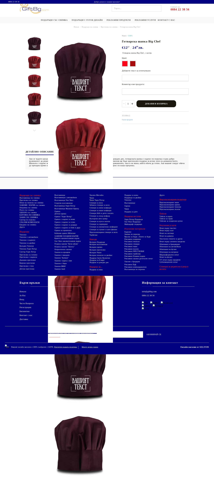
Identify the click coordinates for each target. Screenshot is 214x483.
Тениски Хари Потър (28, 249)
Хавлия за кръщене (62, 252)
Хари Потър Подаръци (133, 219)
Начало (76, 27)
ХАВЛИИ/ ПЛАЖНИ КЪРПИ (66, 236)
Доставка (24, 319)
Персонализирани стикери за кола (104, 232)
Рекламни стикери (131, 244)
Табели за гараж (166, 219)
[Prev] (34, 37)
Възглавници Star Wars (63, 200)
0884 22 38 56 (13, 2)
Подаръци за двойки (132, 198)
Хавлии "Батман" (61, 258)
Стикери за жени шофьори (100, 208)
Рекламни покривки (132, 239)
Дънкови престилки (28, 260)
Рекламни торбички (132, 254)
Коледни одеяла (96, 247)
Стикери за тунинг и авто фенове (103, 229)
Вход (22, 299)
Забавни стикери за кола (100, 205)
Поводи (93, 239)
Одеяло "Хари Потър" (63, 217)
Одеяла (57, 211)
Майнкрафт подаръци (133, 224)
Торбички (93, 235)
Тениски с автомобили (29, 237)
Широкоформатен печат (169, 255)
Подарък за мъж (96, 270)
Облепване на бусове (168, 249)
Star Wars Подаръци (132, 222)
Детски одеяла (60, 214)
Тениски (23, 235)
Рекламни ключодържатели (135, 267)
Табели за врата (166, 216)
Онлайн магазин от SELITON (194, 347)
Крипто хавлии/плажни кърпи (66, 238)
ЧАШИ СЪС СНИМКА (29, 217)
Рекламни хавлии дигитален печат (138, 259)
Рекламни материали (134, 229)
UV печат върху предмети (170, 260)
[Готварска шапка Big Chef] (34, 44)
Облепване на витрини (169, 252)
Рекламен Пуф (130, 264)
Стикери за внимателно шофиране (104, 227)
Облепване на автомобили (170, 247)
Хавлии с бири (60, 263)
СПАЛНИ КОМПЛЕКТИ (30, 222)
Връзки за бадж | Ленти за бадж (137, 237)
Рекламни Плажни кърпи (134, 256)
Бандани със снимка (28, 225)
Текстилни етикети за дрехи (171, 239)
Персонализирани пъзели (170, 209)
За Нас (23, 295)
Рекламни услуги (145, 20)
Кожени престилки (27, 263)
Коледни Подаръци (97, 242)
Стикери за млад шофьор (100, 216)
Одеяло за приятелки (63, 230)
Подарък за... (96, 267)
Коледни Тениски (27, 246)
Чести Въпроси (27, 303)
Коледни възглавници (98, 244)
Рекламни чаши (130, 246)
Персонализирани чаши (169, 202)
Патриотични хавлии (63, 249)
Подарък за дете (130, 212)
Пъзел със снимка (27, 210)
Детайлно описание (40, 151)
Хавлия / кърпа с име (63, 261)
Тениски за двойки (27, 243)
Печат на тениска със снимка (31, 203)
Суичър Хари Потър (28, 252)
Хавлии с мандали (61, 255)
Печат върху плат (167, 230)
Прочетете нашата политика (65, 347)
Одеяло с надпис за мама (64, 219)
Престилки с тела (27, 266)
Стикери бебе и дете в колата (101, 213)
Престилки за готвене (28, 255)
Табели (163, 214)
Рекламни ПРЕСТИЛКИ (134, 251)
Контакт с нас (166, 20)
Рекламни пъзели (131, 249)
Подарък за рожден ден (99, 262)
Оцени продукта (127, 120)
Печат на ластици (167, 233)
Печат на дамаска (167, 236)
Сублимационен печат (169, 262)
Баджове (127, 232)
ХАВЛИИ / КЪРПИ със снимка (32, 205)
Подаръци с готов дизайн (87, 20)
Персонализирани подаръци (173, 199)
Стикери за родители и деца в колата (174, 267)
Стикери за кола (96, 203)
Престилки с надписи (28, 257)
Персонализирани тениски (170, 207)
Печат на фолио (166, 257)
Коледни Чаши (96, 252)
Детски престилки (27, 269)
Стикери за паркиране (99, 224)
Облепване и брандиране (170, 244)
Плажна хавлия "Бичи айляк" (66, 244)
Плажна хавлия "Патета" (64, 247)
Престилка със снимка (109, 27)
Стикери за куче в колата (100, 221)
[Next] (34, 130)
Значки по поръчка (132, 234)
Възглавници (59, 195)
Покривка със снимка (28, 208)
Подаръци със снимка (54, 20)
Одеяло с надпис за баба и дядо (67, 228)
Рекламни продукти (119, 20)
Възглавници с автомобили (65, 197)
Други (22, 227)
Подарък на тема (132, 216)
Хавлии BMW (60, 266)
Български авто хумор (98, 219)
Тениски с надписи (27, 240)
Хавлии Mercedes (96, 195)
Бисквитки (24, 311)
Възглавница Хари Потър (64, 206)
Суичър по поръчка (27, 220)
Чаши (92, 198)
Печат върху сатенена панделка (172, 241)
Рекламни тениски (132, 241)
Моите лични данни (90, 347)
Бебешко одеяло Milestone (64, 233)
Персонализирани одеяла (170, 205)
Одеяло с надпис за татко (64, 222)
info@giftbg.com (149, 291)
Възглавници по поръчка (134, 269)
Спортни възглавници (63, 203)
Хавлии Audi (59, 269)
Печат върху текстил (168, 228)
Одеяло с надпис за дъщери (65, 225)
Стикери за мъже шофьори (100, 210)
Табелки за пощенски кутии (171, 221)
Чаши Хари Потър (97, 200)
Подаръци (24, 232)
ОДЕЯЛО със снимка (28, 212)
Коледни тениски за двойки (101, 255)
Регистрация (25, 307)
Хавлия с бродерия (132, 262)
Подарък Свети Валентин (100, 258)
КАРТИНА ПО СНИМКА (30, 215)
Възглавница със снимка (30, 198)
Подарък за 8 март (97, 260)
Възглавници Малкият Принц (66, 209)
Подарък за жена (131, 195)
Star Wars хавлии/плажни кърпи (67, 241)
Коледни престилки (98, 250)
